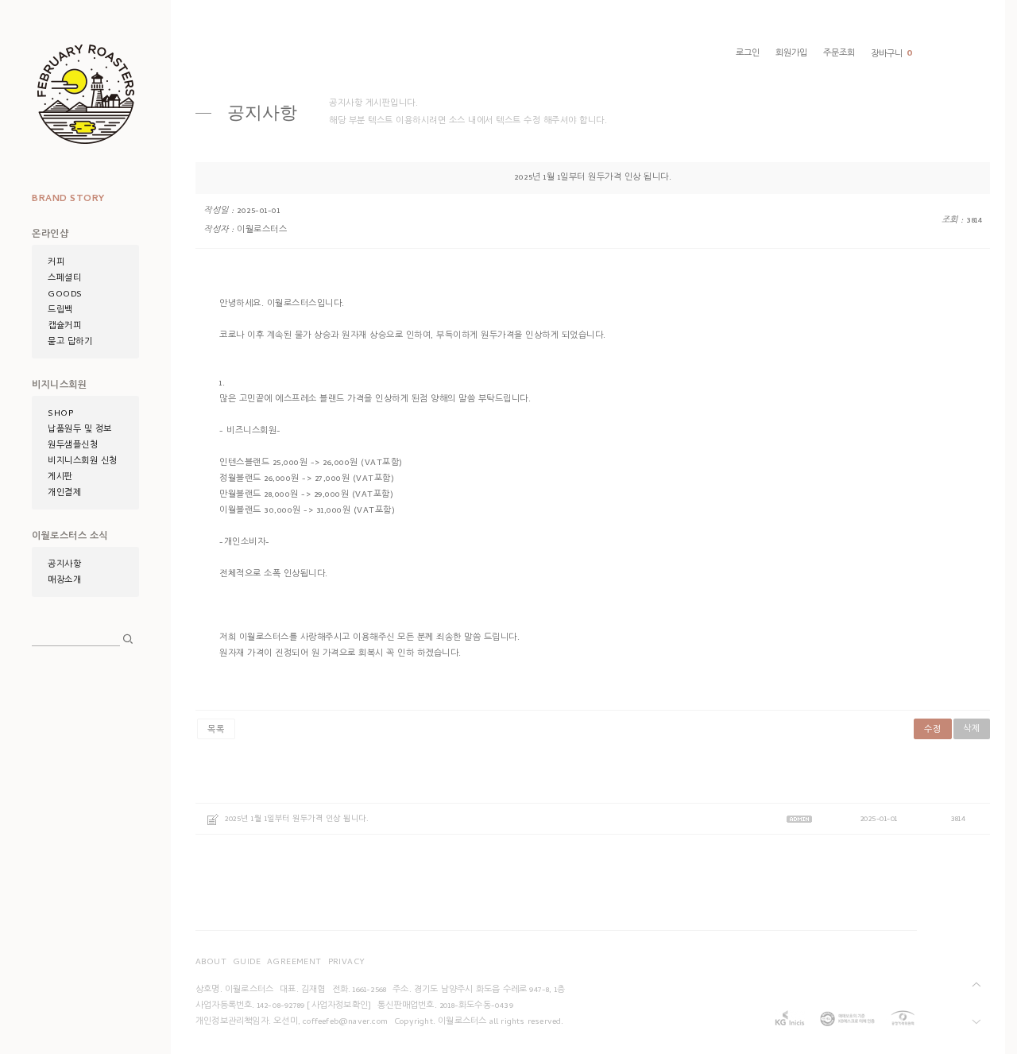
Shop (60, 414)
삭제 (971, 730)
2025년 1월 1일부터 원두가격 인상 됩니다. (297, 819)
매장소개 (64, 581)
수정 (933, 730)
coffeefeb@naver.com (345, 1022)
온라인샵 (50, 235)
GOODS (65, 295)
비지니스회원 (59, 386)
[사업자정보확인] (339, 1006)
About (210, 962)
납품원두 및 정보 (80, 430)
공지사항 (64, 565)
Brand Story (68, 199)
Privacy (346, 962)
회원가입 (791, 54)
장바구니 (892, 54)
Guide (247, 962)
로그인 (748, 54)
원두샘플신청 (73, 446)
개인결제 (64, 493)
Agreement (294, 962)
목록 (216, 730)
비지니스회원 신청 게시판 (83, 470)
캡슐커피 (64, 327)
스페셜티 (64, 279)
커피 (56, 263)
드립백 (60, 311)
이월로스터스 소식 (70, 537)
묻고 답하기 (70, 342)
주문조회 (839, 54)
